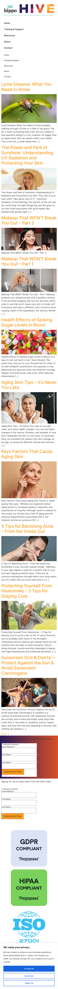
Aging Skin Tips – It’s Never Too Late (29, 385)
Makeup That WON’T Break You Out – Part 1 (29, 261)
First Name (6, 755)
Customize (29, 976)
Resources (9, 35)
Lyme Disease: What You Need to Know (26, 87)
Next (5, 734)
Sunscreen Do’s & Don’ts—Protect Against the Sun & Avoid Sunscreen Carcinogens (28, 665)
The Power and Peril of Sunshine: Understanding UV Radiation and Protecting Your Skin (27, 155)
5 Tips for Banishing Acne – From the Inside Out (27, 529)
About (7, 41)
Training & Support (13, 29)
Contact (8, 47)
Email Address (8, 747)
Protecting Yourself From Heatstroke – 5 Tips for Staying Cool (26, 591)
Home (7, 23)
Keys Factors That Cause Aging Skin (26, 454)
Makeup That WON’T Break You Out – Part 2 (29, 220)
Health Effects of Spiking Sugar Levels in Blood (26, 322)
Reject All (29, 983)
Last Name (6, 762)
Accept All (29, 968)
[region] (29, 966)
